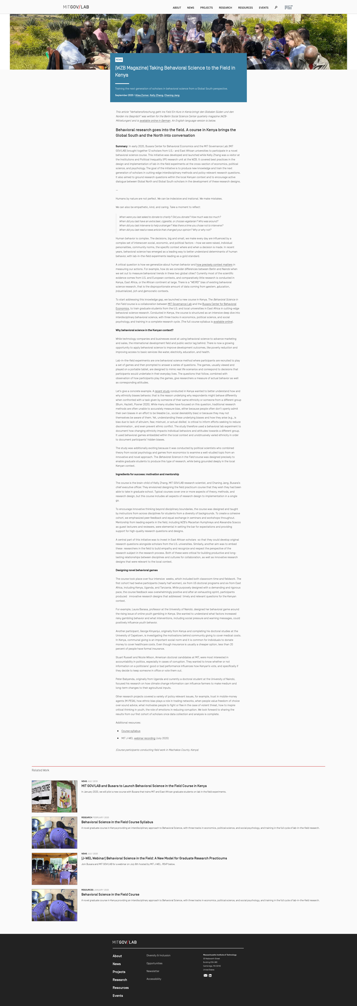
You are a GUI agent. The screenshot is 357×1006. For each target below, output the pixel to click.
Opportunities (154, 963)
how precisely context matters (214, 264)
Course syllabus (130, 730)
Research (225, 7)
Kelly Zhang (156, 95)
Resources (245, 7)
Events (263, 7)
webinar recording (144, 738)
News (190, 7)
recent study (162, 391)
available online (223, 321)
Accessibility (154, 978)
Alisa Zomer (142, 95)
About (177, 7)
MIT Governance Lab (180, 303)
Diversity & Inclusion (158, 955)
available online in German (155, 120)
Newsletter (153, 971)
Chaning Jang (171, 95)
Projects (206, 7)
